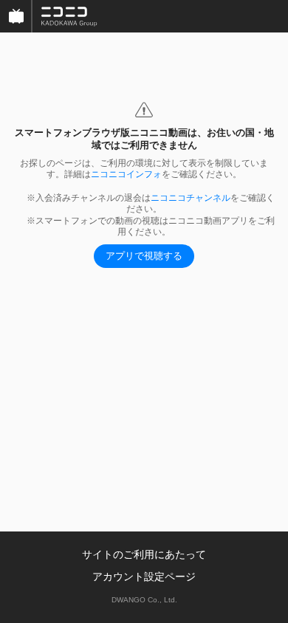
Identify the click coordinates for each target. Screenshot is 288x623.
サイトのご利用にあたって (144, 554)
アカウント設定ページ (144, 576)
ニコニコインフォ (126, 174)
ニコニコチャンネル (190, 198)
